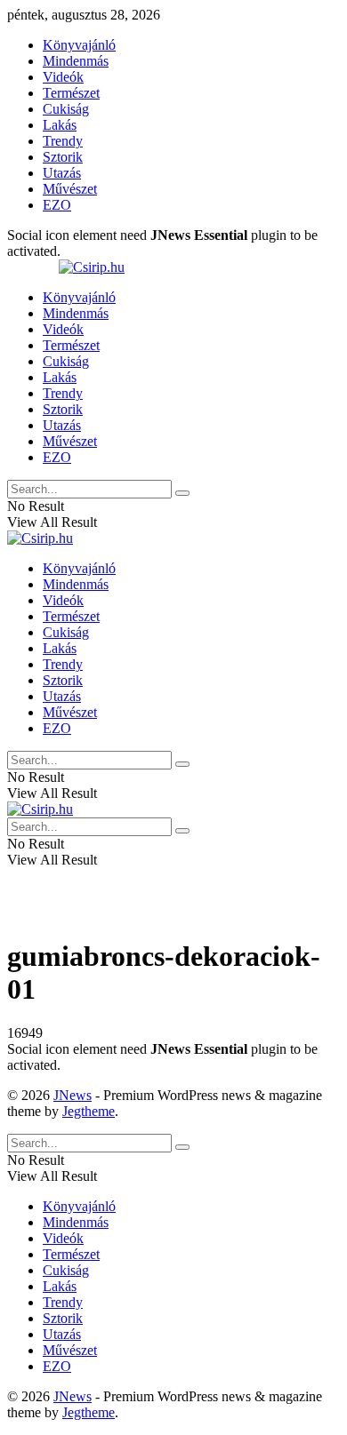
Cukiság (66, 108)
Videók (63, 76)
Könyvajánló (79, 44)
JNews (72, 1095)
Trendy (63, 140)
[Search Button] (182, 493)
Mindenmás (76, 60)
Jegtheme (88, 1111)
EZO (57, 204)
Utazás (62, 172)
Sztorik (63, 156)
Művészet (70, 188)
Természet (71, 92)
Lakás (60, 124)
